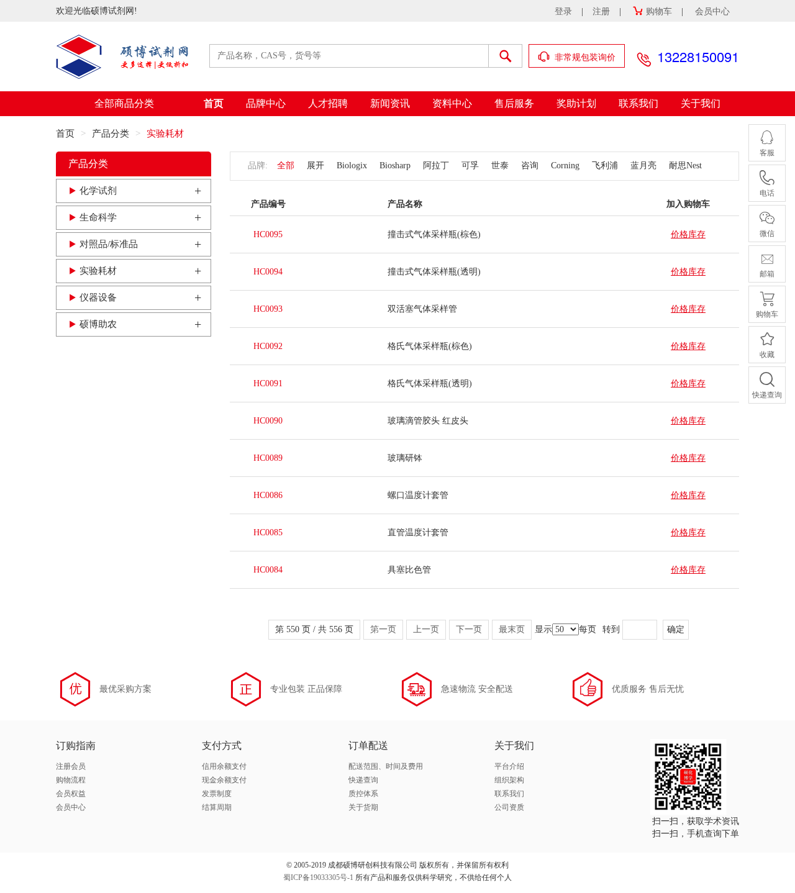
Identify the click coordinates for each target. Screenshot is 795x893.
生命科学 (98, 217)
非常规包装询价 (584, 57)
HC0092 (268, 346)
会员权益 (71, 793)
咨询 (529, 165)
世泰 (500, 165)
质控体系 (363, 793)
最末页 (512, 629)
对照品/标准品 (109, 244)
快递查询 (363, 780)
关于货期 (363, 807)
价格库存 (688, 234)
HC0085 (268, 532)
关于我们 (700, 103)
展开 (315, 165)
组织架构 (509, 780)
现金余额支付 (224, 780)
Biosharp (395, 165)
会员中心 (712, 11)
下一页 (469, 629)
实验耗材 (98, 271)
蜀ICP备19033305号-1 (318, 877)
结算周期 (217, 807)
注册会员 (71, 766)
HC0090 (268, 420)
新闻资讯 (390, 103)
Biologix (352, 165)
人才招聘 (328, 103)
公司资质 (509, 807)
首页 (214, 103)
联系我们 (638, 103)
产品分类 (110, 133)
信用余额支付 (224, 766)
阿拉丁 (436, 165)
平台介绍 (509, 766)
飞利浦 (605, 165)
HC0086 (268, 495)
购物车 (659, 11)
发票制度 (217, 793)
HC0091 (268, 383)
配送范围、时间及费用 (385, 766)
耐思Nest (685, 165)
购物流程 (71, 780)
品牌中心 (266, 103)
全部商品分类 (124, 103)
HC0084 (268, 569)
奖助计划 (576, 103)
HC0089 (268, 458)
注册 (601, 11)
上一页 (426, 629)
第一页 (383, 629)
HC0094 (268, 271)
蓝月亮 (643, 165)
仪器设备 (98, 297)
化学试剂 (98, 191)
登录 (563, 11)
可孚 (470, 165)
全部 (285, 165)
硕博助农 (98, 324)
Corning (565, 165)
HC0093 (268, 309)
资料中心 (452, 103)
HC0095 (268, 234)
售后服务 (514, 103)
